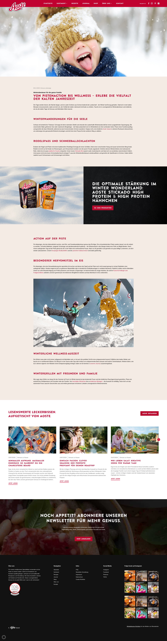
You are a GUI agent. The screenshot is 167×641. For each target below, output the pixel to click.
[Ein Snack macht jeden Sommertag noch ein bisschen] (141, 587)
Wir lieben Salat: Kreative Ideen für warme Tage (126, 462)
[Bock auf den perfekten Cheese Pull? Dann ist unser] (129, 575)
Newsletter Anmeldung (82, 572)
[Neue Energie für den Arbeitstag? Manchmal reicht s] (153, 587)
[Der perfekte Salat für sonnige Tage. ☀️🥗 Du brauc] (129, 587)
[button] (8, 439)
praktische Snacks (54, 151)
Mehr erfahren (149, 413)
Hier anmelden (83, 539)
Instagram (106, 569)
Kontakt (119, 3)
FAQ (77, 569)
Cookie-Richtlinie (80, 579)
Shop (96, 3)
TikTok (105, 577)
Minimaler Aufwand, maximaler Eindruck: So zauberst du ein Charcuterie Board (26, 463)
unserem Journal (95, 363)
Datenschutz (79, 577)
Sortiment (61, 3)
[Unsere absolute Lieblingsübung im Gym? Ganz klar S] (153, 575)
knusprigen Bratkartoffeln (59, 250)
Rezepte (74, 3)
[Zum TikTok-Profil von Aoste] (158, 3)
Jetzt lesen (13, 483)
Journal (86, 3)
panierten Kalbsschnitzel (80, 250)
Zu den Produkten (102, 208)
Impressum (79, 574)
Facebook (106, 572)
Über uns (56, 582)
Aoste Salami (107, 129)
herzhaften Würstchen (79, 381)
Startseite (48, 3)
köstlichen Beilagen (96, 381)
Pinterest (105, 574)
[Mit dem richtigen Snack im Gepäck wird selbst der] (141, 575)
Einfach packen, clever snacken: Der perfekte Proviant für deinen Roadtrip (77, 463)
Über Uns (106, 3)
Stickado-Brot (79, 151)
